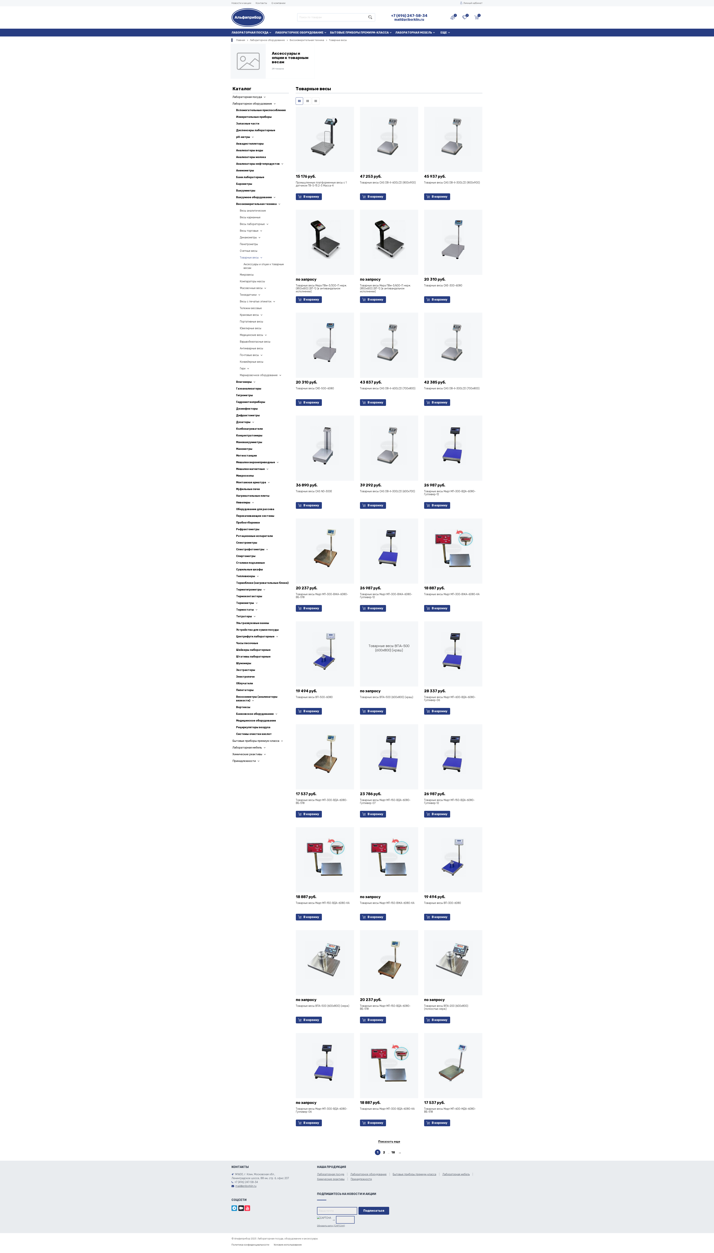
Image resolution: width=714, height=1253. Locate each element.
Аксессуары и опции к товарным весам (264, 266)
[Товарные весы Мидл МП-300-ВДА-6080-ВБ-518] (325, 754)
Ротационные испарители (254, 536)
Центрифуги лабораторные (255, 636)
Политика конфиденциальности (250, 1244)
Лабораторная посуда (249, 32)
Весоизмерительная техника (307, 40)
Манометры (244, 449)
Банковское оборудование (255, 714)
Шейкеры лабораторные (253, 650)
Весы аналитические (253, 210)
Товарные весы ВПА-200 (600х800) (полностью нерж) (446, 1007)
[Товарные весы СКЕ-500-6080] (325, 342)
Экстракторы (245, 670)
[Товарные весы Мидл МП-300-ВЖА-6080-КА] (453, 548)
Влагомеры (244, 382)
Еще (443, 32)
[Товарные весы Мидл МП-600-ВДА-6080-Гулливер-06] (453, 651)
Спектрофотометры (250, 549)
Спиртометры (245, 556)
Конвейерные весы (251, 361)
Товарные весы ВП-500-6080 (314, 697)
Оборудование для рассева (255, 509)
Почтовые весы (249, 355)
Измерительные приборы (254, 117)
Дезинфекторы (247, 408)
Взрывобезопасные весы (255, 341)
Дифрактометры (248, 415)
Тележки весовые (251, 308)
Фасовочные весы (251, 288)
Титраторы (244, 616)
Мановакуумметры (249, 442)
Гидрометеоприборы (250, 402)
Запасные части (247, 123)
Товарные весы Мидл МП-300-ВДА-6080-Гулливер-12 (450, 493)
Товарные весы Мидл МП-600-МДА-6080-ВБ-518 (450, 1110)
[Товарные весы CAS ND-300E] (325, 445)
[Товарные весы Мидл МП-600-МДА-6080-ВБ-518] (453, 1062)
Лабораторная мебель (413, 32)
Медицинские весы (251, 335)
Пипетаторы (245, 690)
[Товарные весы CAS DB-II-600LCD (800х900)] (389, 136)
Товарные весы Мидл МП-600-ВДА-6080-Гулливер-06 (450, 699)
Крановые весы (249, 315)
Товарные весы (249, 257)
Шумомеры (243, 663)
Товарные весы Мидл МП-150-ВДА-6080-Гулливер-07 (385, 802)
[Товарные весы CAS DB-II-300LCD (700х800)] (453, 342)
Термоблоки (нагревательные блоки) (262, 583)
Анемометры (245, 170)
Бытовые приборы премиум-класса (359, 32)
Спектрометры (246, 542)
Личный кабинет (473, 3)
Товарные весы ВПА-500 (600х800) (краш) (386, 697)
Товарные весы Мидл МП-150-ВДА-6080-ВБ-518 (385, 1007)
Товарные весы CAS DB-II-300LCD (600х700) (387, 491)
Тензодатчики (248, 294)
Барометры (244, 184)
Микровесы (247, 274)
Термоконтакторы (249, 596)
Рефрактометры (247, 529)
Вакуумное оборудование (254, 197)
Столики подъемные (250, 562)
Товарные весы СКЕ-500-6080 (315, 388)
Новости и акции (241, 3)
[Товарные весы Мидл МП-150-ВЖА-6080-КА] (389, 856)
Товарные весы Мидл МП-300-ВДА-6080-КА (387, 1108)
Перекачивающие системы (255, 516)
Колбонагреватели (249, 428)
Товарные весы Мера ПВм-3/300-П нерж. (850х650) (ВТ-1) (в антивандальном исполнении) (321, 288)
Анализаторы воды (249, 150)
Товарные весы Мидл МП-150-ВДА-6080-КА (323, 903)
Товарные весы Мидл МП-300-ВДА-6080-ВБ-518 (321, 802)
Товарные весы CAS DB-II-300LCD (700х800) (452, 388)
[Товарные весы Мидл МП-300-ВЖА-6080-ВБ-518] (325, 548)
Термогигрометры (249, 589)
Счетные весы (248, 251)
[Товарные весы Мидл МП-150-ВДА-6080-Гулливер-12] (453, 754)
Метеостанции (246, 455)
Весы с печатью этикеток (255, 301)
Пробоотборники (248, 522)
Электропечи (245, 676)
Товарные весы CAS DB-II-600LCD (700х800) (387, 388)
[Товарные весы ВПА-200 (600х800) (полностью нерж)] (453, 959)
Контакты (261, 3)
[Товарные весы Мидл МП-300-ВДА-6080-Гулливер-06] (325, 1062)
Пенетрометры (249, 244)
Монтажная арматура (251, 482)
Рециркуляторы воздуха (253, 727)
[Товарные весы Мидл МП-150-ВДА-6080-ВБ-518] (389, 959)
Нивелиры (243, 502)
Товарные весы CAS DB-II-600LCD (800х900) (388, 182)
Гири (242, 368)
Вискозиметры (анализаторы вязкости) (256, 698)
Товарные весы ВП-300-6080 (442, 903)
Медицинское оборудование (256, 720)
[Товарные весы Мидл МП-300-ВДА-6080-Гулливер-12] (453, 445)
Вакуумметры (245, 190)
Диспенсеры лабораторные (255, 130)
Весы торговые (249, 230)
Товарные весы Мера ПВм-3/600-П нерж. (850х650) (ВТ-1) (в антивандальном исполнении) (385, 288)
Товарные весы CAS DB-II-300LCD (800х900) (452, 182)
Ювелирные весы (250, 328)
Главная (240, 40)
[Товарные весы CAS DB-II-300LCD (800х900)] (453, 136)
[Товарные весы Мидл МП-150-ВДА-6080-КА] (325, 856)
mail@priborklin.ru (409, 19)
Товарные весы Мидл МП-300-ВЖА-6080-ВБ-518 (322, 596)
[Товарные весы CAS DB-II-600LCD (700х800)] (389, 342)
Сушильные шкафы (249, 569)
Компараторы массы (252, 281)
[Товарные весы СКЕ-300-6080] (453, 239)
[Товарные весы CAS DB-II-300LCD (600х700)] (389, 445)
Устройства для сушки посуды (257, 629)
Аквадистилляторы (250, 143)
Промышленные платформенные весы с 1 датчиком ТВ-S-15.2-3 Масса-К (321, 184)
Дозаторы (243, 422)
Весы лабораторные (252, 224)
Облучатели (244, 683)
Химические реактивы (247, 754)
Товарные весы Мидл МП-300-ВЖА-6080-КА (452, 594)
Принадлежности (244, 761)
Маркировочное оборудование (259, 375)
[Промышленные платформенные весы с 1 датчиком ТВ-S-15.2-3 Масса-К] (325, 136)
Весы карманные (250, 217)
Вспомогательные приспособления (261, 110)
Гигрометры (244, 395)
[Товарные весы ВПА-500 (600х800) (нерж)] (325, 959)
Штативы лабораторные (253, 656)
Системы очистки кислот (254, 734)
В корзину (311, 196)
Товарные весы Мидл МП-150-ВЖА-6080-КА (387, 903)
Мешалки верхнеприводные (255, 462)
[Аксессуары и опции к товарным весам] (248, 61)
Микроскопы (245, 475)
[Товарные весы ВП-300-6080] (453, 856)
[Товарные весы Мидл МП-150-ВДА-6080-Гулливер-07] (389, 754)
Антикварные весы (251, 348)
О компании (278, 3)
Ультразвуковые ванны (252, 623)
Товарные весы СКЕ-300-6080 (443, 285)
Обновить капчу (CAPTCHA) (331, 1226)
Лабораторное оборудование (299, 32)
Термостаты (245, 609)
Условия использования (288, 1244)
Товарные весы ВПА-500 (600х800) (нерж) (322, 1006)
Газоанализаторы (248, 388)
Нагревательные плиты (252, 495)
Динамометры (248, 237)
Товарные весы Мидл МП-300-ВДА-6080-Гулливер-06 (321, 1110)
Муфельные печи (248, 489)
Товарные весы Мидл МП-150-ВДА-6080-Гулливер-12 (449, 802)
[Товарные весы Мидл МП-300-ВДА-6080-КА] (389, 1062)
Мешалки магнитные (250, 469)
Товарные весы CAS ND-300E (314, 491)
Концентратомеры (249, 435)
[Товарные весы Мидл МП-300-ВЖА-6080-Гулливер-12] (389, 548)
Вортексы (243, 707)
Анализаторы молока (251, 157)
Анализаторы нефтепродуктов (258, 163)
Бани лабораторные (250, 177)
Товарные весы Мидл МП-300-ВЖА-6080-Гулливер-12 (386, 596)
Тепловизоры (245, 576)
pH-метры (243, 137)
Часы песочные (247, 643)
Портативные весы (251, 321)
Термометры (245, 603)
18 (393, 1152)
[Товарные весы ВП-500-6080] (325, 651)
